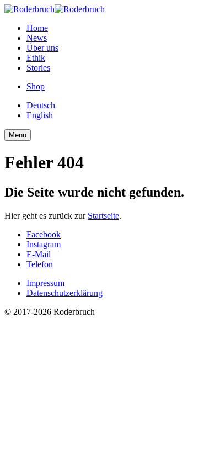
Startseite (103, 215)
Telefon (39, 264)
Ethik (35, 57)
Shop (35, 86)
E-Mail (38, 254)
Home (37, 28)
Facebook (43, 234)
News (36, 38)
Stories (38, 67)
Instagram (43, 244)
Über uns (42, 47)
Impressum (45, 283)
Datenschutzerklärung (64, 293)
